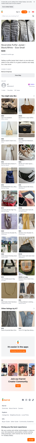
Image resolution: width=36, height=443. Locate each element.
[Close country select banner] (34, 2)
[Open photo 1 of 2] (9, 31)
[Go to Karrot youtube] (30, 400)
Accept (31, 440)
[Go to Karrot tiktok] (33, 400)
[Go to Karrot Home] (6, 399)
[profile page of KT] (3, 85)
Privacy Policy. (8, 435)
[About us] (29, 11)
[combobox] (16, 16)
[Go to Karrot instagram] (26, 400)
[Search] (33, 16)
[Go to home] (2, 12)
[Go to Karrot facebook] (23, 400)
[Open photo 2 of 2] (26, 31)
